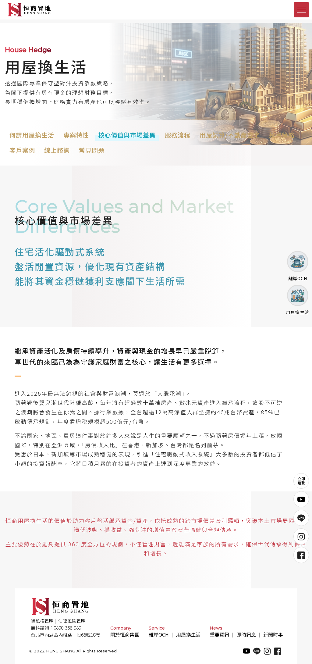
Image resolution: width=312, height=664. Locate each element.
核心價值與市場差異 (127, 134)
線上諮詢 (57, 150)
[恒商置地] (79, 10)
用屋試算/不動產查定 (230, 134)
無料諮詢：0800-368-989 (56, 627)
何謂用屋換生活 (31, 134)
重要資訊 (219, 634)
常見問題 (92, 150)
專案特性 (76, 134)
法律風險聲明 (72, 621)
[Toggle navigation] (301, 9)
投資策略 (282, 134)
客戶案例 (22, 150)
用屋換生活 (188, 634)
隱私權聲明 (42, 621)
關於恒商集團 (125, 634)
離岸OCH (159, 634)
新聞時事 (273, 634)
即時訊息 (246, 634)
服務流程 (177, 134)
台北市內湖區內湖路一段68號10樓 (65, 634)
